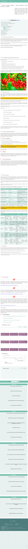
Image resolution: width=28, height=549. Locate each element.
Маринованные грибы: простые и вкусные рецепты (16, 513)
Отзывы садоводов (4, 33)
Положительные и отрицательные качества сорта (8, 23)
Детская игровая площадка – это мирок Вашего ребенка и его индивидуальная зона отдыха (16, 423)
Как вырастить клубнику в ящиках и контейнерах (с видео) (16, 449)
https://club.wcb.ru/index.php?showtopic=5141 (8, 305)
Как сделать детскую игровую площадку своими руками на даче (16, 432)
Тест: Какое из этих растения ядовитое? (16, 486)
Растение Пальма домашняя (16, 395)
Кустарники (8, 3)
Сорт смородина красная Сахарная (6, 22)
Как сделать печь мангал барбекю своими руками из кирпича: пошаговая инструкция (16, 504)
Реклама (17, 524)
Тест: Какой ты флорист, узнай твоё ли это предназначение (16, 476)
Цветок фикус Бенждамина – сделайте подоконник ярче (16, 400)
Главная (2, 3)
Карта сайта (17, 523)
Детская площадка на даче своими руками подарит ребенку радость (16, 413)
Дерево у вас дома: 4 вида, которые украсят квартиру (16, 459)
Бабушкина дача (4, 1)
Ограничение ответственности (9, 524)
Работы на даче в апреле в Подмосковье (16, 386)
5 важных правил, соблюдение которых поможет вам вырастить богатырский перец (16, 464)
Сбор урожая (4, 32)
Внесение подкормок (7, 27)
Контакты (6, 523)
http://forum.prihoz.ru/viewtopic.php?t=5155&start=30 (9, 285)
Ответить (6, 364)
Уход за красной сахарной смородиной (7, 26)
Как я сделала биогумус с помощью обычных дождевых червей (16, 454)
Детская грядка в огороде (16, 427)
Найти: (10, 381)
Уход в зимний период (7, 29)
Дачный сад (4, 3)
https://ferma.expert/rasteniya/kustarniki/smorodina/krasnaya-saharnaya (11, 293)
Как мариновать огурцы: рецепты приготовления (16, 508)
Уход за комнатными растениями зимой (16, 405)
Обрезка (5, 28)
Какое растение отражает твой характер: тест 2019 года (16, 481)
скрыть (17, 20)
